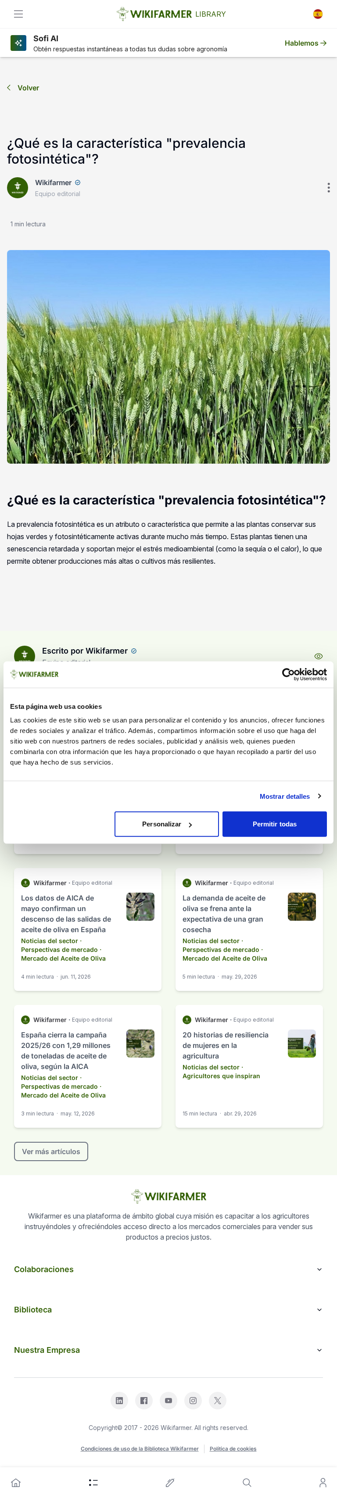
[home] (16, 1482)
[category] (93, 1482)
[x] (217, 1400)
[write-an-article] (170, 1482)
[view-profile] (318, 656)
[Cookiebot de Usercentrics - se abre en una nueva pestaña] (288, 674)
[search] (247, 1482)
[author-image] (24, 656)
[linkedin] (119, 1400)
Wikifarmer (53, 182)
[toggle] (18, 14)
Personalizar (161, 824)
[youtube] (168, 1400)
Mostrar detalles (285, 796)
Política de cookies (233, 1448)
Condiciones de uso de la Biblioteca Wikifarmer (140, 1448)
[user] (322, 1482)
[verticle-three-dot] (328, 187)
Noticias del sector (49, 940)
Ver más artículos (51, 1151)
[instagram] (193, 1400)
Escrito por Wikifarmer (85, 650)
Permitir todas (275, 824)
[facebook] (144, 1400)
